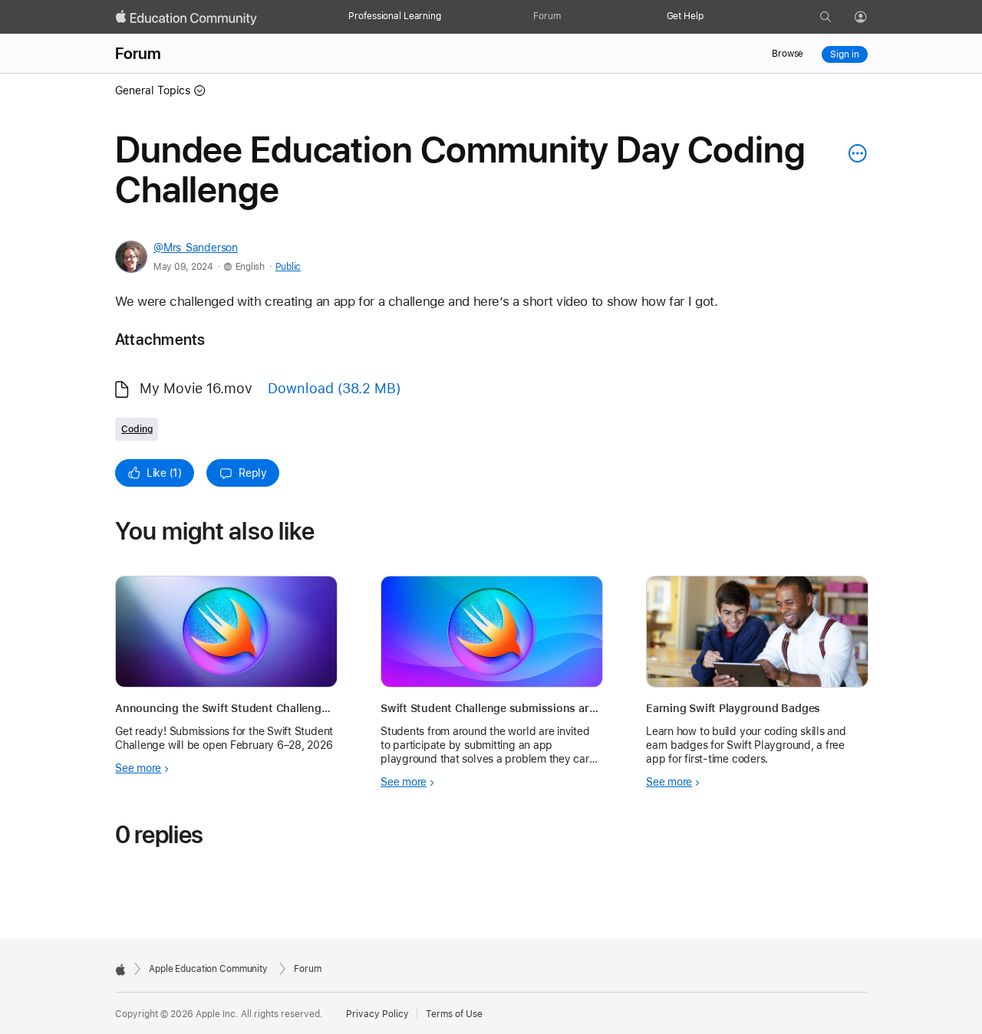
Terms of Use (454, 1014)
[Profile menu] (871, 17)
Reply (253, 473)
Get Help (685, 16)
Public (288, 266)
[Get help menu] (711, 17)
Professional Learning (394, 16)
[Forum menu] (568, 17)
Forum (546, 16)
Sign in (844, 54)
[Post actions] (854, 153)
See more (138, 768)
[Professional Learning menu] (449, 17)
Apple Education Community (208, 968)
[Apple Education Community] (186, 17)
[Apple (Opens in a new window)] (120, 970)
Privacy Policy (377, 1014)
